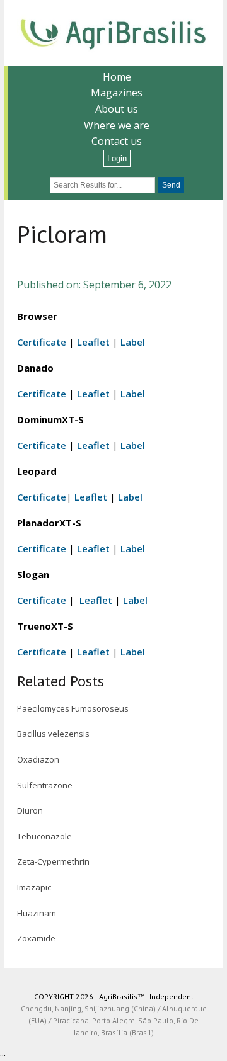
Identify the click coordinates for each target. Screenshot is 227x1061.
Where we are (116, 125)
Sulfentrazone (45, 785)
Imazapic (34, 887)
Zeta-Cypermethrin (53, 861)
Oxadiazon (38, 759)
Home (117, 77)
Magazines (117, 92)
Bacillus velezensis (53, 733)
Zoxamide (36, 938)
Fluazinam (36, 913)
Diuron (30, 810)
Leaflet (93, 342)
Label (132, 342)
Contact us (116, 141)
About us (116, 109)
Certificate (41, 342)
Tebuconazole (44, 836)
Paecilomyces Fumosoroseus (73, 708)
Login (117, 158)
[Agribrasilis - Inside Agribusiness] (113, 33)
